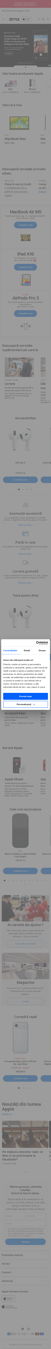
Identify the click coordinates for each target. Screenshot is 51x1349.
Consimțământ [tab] (10, 650)
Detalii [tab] (27, 650)
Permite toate (25, 696)
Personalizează (24, 704)
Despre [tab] (42, 650)
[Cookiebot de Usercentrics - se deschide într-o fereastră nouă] (36, 643)
